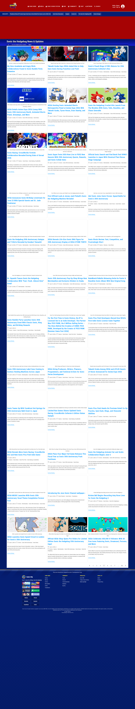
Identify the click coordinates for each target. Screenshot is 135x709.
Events (101, 71)
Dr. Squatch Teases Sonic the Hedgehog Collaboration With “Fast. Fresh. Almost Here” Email (25, 281)
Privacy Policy (100, 581)
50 (122, 565)
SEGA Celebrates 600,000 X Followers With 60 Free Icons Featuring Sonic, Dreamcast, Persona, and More (107, 541)
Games (20, 74)
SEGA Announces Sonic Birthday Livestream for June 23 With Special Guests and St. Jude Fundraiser (26, 200)
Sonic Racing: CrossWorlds (34, 161)
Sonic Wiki (82, 577)
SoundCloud (26, 604)
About (99, 577)
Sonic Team (71, 377)
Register (67, 14)
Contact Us (74, 14)
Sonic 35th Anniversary (115, 71)
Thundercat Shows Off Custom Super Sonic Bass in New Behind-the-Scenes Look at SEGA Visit (30, 14)
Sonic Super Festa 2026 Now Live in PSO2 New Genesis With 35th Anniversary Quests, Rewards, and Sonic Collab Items (67, 157)
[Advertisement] (67, 28)
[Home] (8, 44)
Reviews (105, 245)
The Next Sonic (78, 377)
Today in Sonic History (84, 579)
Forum (63, 577)
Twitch (35, 604)
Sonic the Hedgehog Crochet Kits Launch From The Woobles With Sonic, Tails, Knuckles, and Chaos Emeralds (106, 108)
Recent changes (97, 14)
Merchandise (106, 71)
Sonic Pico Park (72, 334)
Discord (64, 579)
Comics (46, 581)
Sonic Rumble (32, 74)
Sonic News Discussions (58, 14)
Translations (79, 334)
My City (63, 585)
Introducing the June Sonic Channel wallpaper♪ (66, 493)
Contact (99, 579)
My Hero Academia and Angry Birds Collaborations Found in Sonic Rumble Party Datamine (24, 69)
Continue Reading (10, 85)
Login (113, 7)
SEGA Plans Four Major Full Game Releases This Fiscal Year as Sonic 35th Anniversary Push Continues (67, 456)
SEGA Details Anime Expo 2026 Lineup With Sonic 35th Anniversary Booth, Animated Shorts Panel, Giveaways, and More (26, 112)
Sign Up (118, 7)
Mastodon (26, 601)
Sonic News (25, 74)
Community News (65, 581)
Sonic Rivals (111, 245)
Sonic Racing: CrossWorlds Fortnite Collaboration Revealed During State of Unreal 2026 (25, 155)
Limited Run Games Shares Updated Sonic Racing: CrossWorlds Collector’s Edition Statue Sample (66, 413)
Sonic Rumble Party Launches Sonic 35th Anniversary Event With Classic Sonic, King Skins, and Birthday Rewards (24, 322)
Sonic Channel (62, 496)
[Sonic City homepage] (13, 6)
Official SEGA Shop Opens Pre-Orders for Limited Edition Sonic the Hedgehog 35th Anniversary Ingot (67, 541)
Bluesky (26, 597)
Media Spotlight (83, 581)
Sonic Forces (112, 203)
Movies (100, 501)
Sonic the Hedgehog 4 (114, 501)
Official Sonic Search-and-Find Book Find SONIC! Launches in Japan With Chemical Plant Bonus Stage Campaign (107, 157)
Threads (35, 597)
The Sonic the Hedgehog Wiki (85, 14)
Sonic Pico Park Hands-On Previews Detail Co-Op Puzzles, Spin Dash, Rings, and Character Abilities (108, 411)
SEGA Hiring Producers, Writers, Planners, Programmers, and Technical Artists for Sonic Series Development (66, 371)
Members (64, 583)
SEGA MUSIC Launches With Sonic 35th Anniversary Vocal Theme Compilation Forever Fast (25, 498)
